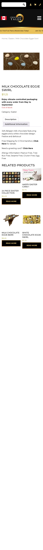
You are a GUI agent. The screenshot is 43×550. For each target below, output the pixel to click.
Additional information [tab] (16, 124)
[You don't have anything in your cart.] (35, 4)
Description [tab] (10, 119)
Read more (11, 201)
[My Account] (30, 4)
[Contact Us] (40, 4)
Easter (11, 39)
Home (4, 39)
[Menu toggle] (39, 18)
